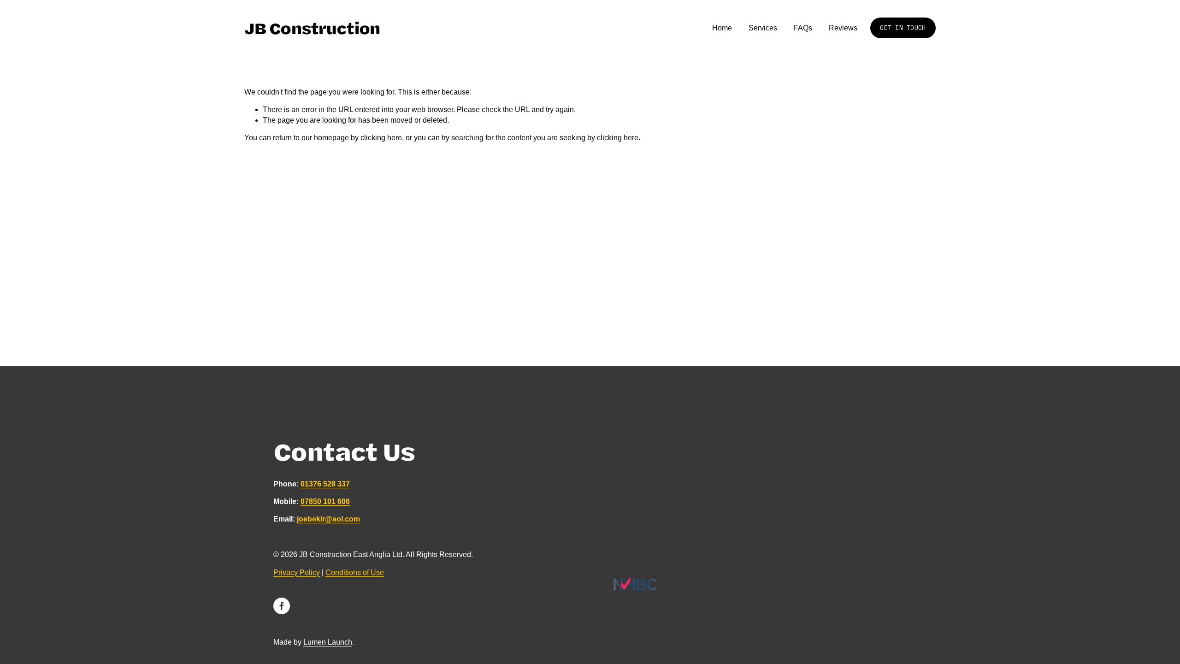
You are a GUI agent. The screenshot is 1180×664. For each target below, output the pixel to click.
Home (722, 28)
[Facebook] (281, 606)
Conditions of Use (354, 572)
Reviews (843, 28)
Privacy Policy (296, 572)
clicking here (381, 138)
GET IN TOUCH (903, 28)
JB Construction (312, 27)
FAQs (803, 28)
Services (763, 28)
